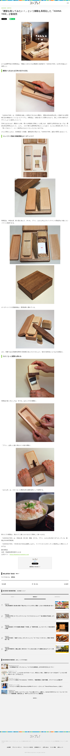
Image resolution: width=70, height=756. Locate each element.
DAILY (12, 597)
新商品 (13, 577)
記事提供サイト (37, 747)
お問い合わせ (45, 747)
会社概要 (9, 747)
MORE (34, 698)
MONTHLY (57, 597)
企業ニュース (60, 747)
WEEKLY (35, 597)
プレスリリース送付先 (28, 747)
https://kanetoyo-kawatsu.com (19, 554)
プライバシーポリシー (17, 747)
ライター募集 (53, 747)
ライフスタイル (5, 577)
